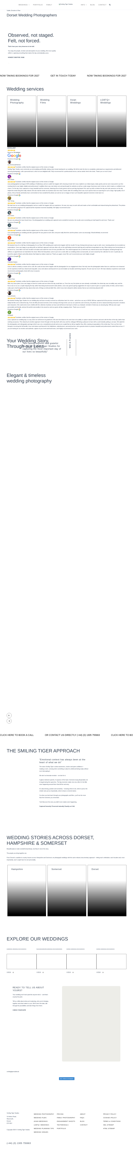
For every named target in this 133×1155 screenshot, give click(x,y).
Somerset (56, 869)
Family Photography (66, 1117)
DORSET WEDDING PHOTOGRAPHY (75, 948)
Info (83, 5)
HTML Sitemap (109, 1128)
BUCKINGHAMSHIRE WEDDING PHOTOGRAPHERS (49, 948)
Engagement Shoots (66, 1121)
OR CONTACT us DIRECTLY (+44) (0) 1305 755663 (72, 735)
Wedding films (40, 1117)
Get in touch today (63, 75)
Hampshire (17, 869)
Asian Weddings (41, 1121)
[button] (28, 4)
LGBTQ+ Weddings (41, 1125)
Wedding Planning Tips (44, 1128)
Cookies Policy (110, 1117)
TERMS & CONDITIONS (112, 1121)
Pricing (60, 1114)
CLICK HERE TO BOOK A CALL (17, 735)
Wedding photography (44, 1114)
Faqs (82, 1117)
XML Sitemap (108, 1125)
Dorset (95, 869)
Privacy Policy (109, 1114)
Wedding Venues (41, 1132)
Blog (92, 5)
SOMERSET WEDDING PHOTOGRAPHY (16, 948)
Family (49, 5)
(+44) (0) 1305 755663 (19, 1143)
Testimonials (62, 1125)
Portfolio (38, 5)
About (83, 1114)
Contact (102, 5)
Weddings (23, 5)
